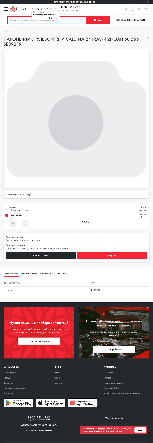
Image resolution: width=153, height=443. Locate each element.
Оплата (107, 378)
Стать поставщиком (39, 430)
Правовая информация (15, 388)
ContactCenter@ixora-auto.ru (39, 425)
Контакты (8, 393)
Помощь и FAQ (111, 388)
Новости (58, 383)
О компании (10, 372)
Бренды (7, 378)
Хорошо (140, 430)
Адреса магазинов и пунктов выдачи (122, 393)
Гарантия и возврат (113, 383)
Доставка (108, 372)
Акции (57, 378)
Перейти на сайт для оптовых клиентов (74, 2)
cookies (101, 428)
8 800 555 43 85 (71, 7)
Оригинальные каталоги (130, 20)
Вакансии (8, 383)
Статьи (57, 372)
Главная (8, 31)
